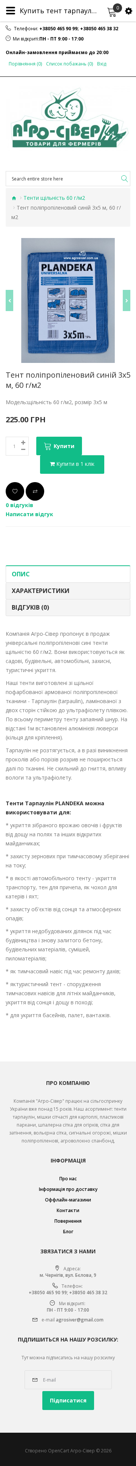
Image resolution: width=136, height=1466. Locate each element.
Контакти (68, 1210)
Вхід (101, 64)
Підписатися (68, 1400)
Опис (21, 574)
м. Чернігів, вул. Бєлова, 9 (68, 1275)
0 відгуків (19, 505)
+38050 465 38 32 (99, 29)
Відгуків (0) (30, 607)
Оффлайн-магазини (68, 1200)
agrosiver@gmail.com (80, 1320)
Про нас (68, 1178)
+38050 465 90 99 (58, 29)
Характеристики (41, 591)
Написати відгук (29, 514)
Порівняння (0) (25, 64)
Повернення (68, 1221)
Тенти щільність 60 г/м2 (54, 197)
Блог (68, 1231)
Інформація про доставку (68, 1189)
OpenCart (58, 1450)
